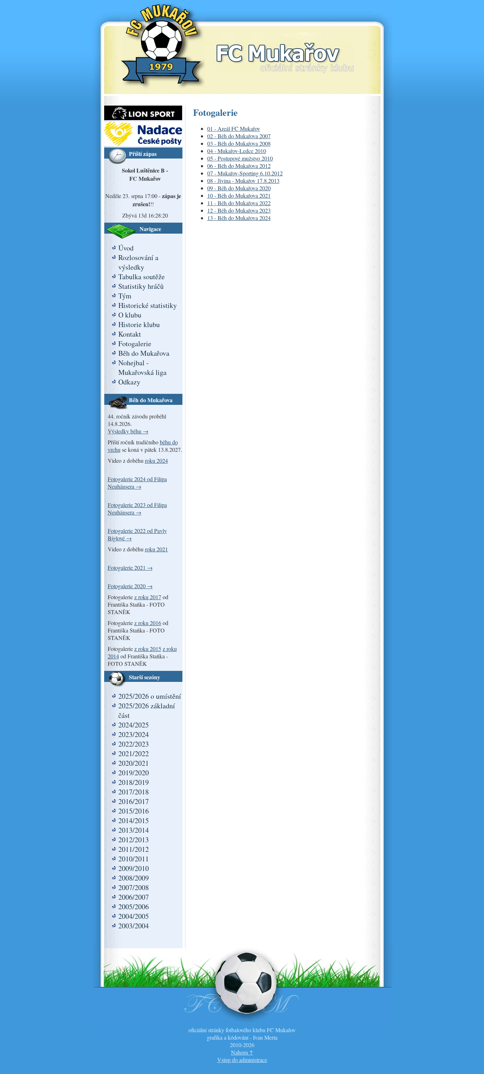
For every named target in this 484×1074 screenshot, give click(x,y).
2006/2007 (133, 897)
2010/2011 (133, 859)
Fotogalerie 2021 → (130, 567)
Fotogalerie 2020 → (130, 586)
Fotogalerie (134, 343)
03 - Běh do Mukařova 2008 (239, 143)
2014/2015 (133, 820)
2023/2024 (133, 734)
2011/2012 (133, 849)
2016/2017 (133, 801)
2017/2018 (133, 792)
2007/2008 (133, 887)
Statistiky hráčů (141, 286)
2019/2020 (133, 772)
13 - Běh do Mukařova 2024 (239, 217)
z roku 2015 (147, 648)
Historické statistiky (147, 305)
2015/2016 (133, 811)
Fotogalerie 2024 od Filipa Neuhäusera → (137, 482)
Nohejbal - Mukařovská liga (142, 367)
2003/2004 (133, 925)
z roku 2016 (147, 622)
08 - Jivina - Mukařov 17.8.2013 (243, 180)
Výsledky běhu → (128, 431)
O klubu (129, 315)
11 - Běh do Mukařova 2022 (239, 203)
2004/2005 (133, 916)
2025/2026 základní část (146, 710)
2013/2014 (133, 830)
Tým (124, 295)
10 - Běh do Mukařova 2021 (239, 195)
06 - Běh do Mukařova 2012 (239, 165)
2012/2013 (133, 839)
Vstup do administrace (242, 1059)
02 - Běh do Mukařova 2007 (239, 136)
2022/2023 (133, 744)
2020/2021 (133, 763)
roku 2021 (156, 549)
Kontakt (129, 334)
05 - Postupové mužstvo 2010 (240, 158)
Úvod (126, 248)
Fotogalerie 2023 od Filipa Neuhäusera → (137, 508)
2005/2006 (133, 906)
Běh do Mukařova (143, 353)
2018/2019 (133, 782)
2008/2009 (133, 878)
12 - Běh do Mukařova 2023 (239, 210)
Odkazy (129, 382)
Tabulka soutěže (141, 276)
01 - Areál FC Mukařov (233, 128)
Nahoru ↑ (242, 1052)
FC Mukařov (284, 50)
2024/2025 (133, 725)
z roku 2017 (147, 597)
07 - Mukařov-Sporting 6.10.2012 (245, 173)
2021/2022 (133, 753)
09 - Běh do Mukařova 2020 (239, 188)
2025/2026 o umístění (149, 696)
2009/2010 (133, 868)
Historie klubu (139, 324)
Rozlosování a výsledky (138, 262)
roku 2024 (156, 460)
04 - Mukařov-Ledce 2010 (236, 150)
